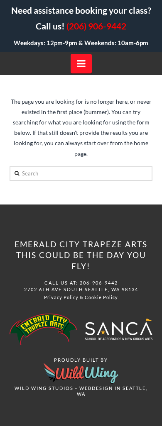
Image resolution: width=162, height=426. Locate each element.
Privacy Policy (61, 297)
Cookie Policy (101, 297)
